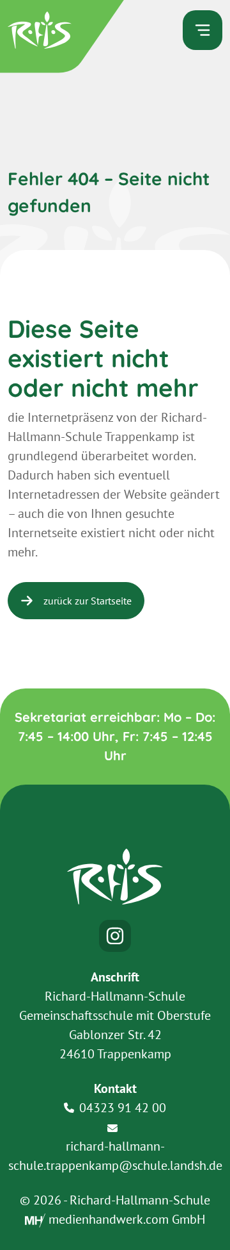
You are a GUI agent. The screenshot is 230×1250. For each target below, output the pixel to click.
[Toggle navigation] (202, 30)
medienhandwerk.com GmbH (125, 1219)
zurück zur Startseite (87, 600)
